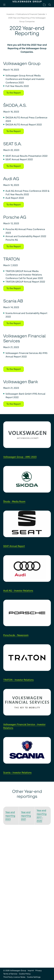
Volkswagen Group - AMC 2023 (20, 456)
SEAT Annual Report (14, 546)
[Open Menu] (5, 5)
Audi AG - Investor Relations (18, 590)
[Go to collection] (44, 5)
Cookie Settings (34, 977)
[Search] (49, 4)
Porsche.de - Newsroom (16, 635)
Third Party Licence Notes (14, 977)
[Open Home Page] (27, 1)
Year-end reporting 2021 (26, 816)
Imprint (31, 970)
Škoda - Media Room (14, 501)
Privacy (38, 970)
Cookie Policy (25, 974)
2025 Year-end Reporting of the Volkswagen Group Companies (27, 20)
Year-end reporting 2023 (10, 816)
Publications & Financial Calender (30, 14)
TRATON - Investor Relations (18, 679)
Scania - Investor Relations (17, 772)
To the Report (13, 92)
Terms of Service (10, 974)
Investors (10, 14)
